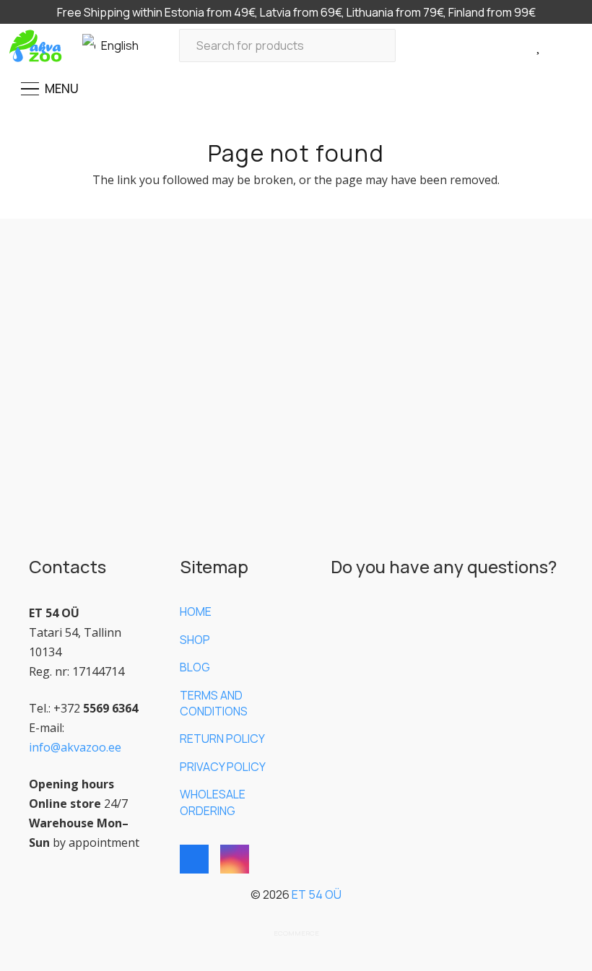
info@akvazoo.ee (75, 747)
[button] (117, 45)
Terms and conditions (214, 703)
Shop (195, 640)
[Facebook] (194, 859)
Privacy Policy (223, 767)
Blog (195, 667)
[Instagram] (234, 859)
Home (196, 611)
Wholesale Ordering (212, 802)
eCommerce (296, 933)
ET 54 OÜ (316, 894)
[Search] (379, 46)
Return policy (222, 738)
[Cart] (561, 46)
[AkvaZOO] (35, 46)
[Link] (521, 45)
